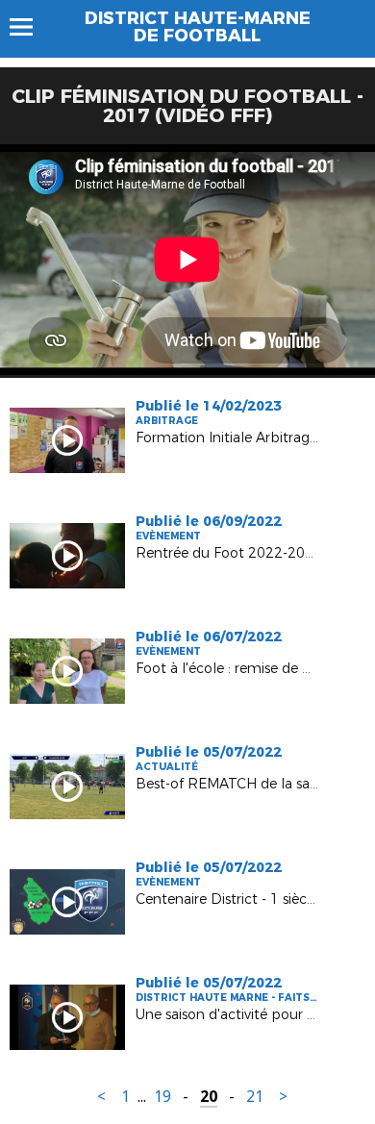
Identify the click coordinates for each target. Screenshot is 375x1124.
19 (162, 1096)
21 (254, 1096)
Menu (30, 26)
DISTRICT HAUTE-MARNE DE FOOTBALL (198, 27)
